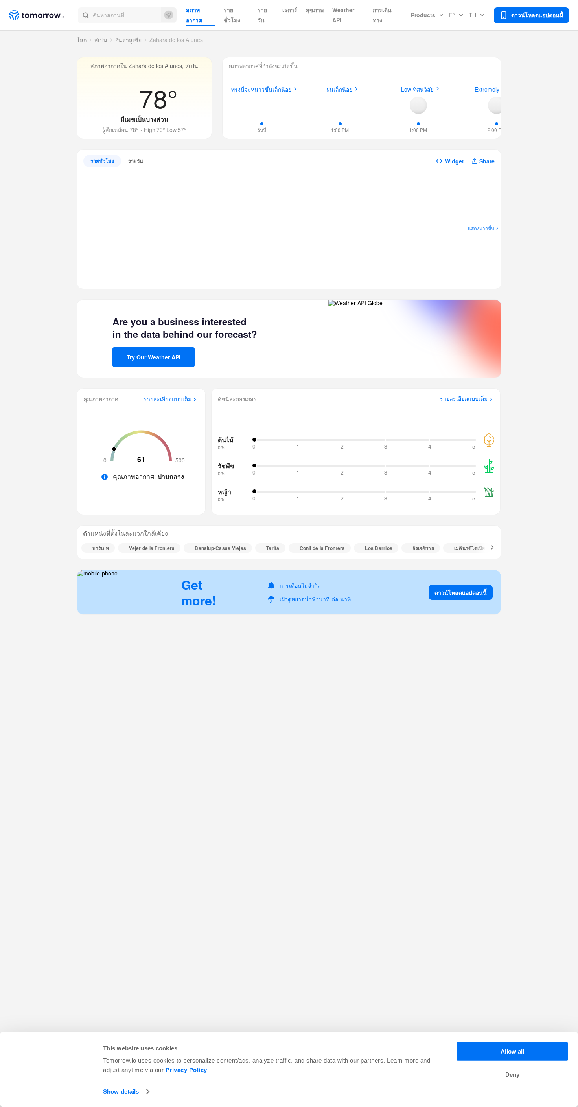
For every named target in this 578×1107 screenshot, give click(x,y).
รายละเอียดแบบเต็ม (167, 399)
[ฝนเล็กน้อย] (340, 104)
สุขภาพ (315, 10)
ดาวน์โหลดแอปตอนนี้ (460, 592)
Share (487, 161)
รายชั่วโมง (232, 15)
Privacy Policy (186, 1070)
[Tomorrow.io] (43, 15)
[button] (127, 15)
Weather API (343, 15)
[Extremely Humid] (496, 105)
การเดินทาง (382, 15)
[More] (488, 548)
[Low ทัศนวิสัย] (418, 105)
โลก (82, 40)
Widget (454, 161)
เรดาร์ (289, 10)
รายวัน (262, 15)
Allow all (512, 1051)
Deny (512, 1074)
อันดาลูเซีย (128, 40)
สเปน (100, 40)
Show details (121, 1091)
